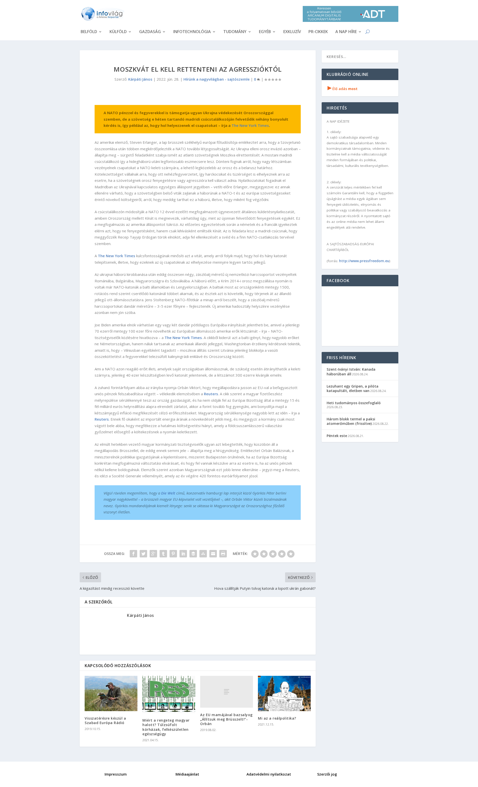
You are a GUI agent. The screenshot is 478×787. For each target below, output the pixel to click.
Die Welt (168, 493)
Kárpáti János (140, 79)
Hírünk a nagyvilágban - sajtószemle (216, 79)
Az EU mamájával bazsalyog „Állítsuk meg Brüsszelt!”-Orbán (226, 719)
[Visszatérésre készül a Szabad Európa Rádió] (111, 693)
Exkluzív (292, 32)
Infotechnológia (192, 32)
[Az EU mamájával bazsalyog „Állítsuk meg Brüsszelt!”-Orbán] (226, 691)
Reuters (211, 393)
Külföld (118, 32)
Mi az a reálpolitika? (277, 718)
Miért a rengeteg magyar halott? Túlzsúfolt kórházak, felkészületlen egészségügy (166, 727)
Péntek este (337, 435)
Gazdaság (150, 32)
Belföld (89, 32)
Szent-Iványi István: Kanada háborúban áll (351, 371)
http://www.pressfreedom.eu (364, 260)
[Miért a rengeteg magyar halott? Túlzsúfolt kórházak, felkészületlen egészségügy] (168, 694)
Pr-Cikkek (318, 32)
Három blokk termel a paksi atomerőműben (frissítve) (351, 421)
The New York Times (250, 125)
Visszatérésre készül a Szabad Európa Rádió (105, 720)
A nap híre (346, 32)
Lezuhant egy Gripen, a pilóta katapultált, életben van (352, 388)
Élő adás (343, 88)
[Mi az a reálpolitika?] (284, 693)
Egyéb (265, 32)
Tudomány (234, 32)
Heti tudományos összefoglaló (354, 402)
